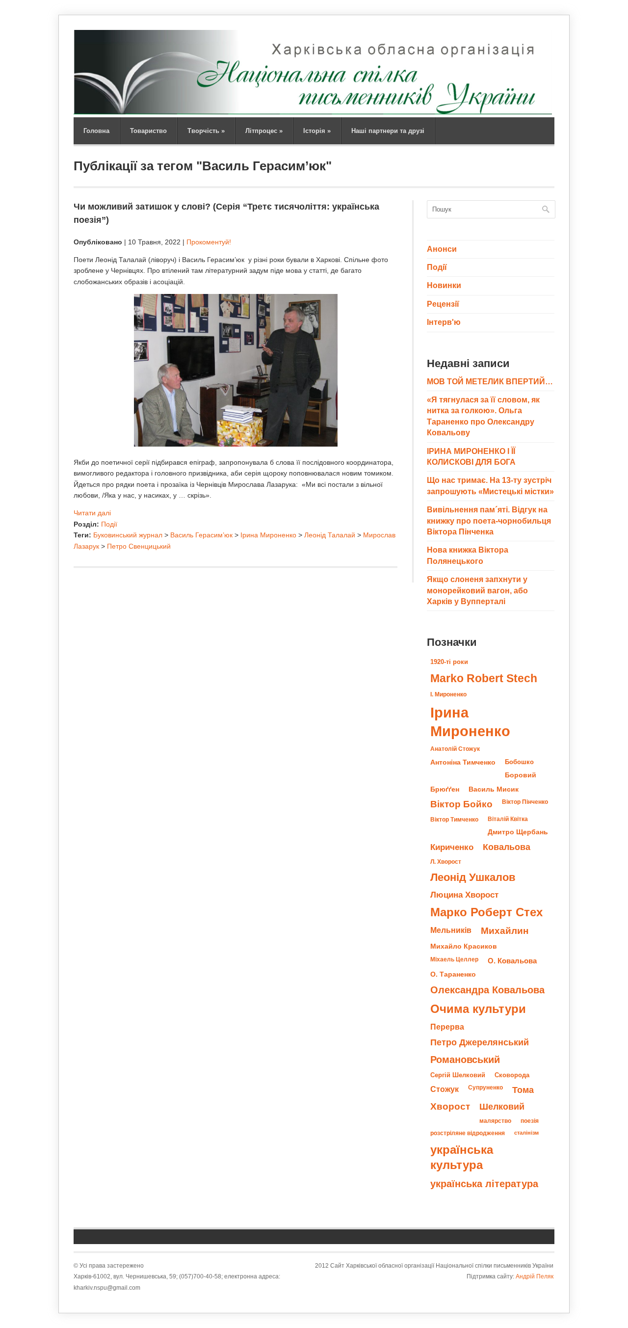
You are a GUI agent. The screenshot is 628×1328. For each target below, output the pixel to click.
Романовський (465, 1059)
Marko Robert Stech (483, 678)
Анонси (442, 249)
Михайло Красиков (463, 946)
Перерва (447, 1026)
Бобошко (519, 762)
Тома (523, 1090)
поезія (530, 1121)
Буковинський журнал (127, 535)
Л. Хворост (445, 862)
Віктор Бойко (461, 804)
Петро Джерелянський (479, 1042)
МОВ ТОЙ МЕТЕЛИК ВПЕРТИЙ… (490, 381)
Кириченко (451, 847)
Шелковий (501, 1106)
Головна (96, 130)
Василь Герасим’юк (201, 535)
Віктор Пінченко (525, 802)
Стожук (444, 1089)
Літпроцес (264, 130)
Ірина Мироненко (268, 535)
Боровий (520, 775)
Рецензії (443, 304)
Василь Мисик (494, 789)
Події (109, 524)
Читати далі (92, 513)
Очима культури (478, 1009)
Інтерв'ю (444, 322)
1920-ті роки (449, 661)
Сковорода (512, 1075)
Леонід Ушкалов (473, 877)
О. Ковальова (512, 960)
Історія (317, 130)
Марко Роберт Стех (486, 912)
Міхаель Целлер (454, 959)
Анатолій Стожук (455, 749)
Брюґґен (444, 789)
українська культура (461, 1157)
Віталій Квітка (508, 819)
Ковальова (506, 847)
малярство (495, 1121)
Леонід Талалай (329, 535)
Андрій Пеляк (534, 1276)
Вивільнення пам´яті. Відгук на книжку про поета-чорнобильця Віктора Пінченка (489, 520)
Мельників (450, 930)
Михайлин (504, 931)
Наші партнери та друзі (387, 130)
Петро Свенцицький (139, 546)
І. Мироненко (448, 694)
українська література (484, 1183)
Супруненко (485, 1087)
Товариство (148, 130)
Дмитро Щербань (518, 832)
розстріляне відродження (467, 1133)
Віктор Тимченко (454, 819)
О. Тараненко (453, 974)
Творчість (206, 130)
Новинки (444, 285)
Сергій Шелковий (457, 1075)
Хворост (450, 1106)
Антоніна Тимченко (463, 762)
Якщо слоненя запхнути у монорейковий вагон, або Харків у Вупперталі (477, 590)
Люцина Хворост (464, 895)
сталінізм (526, 1133)
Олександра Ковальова (487, 989)
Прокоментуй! (208, 242)
